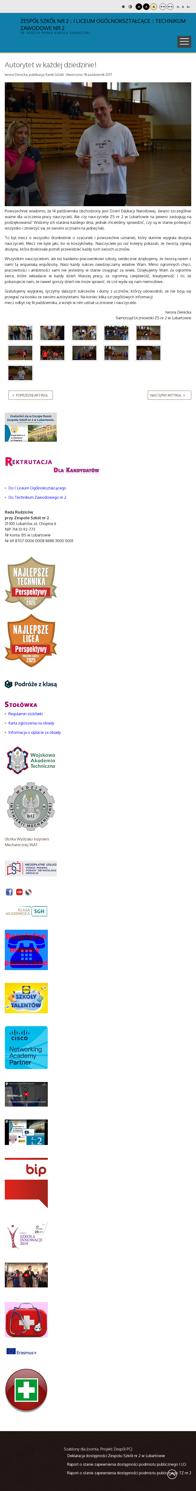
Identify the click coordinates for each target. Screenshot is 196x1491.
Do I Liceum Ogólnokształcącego (37, 488)
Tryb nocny (131, 6)
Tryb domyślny (124, 6)
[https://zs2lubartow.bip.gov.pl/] (26, 1183)
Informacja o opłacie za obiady (35, 732)
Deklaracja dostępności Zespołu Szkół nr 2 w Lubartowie (116, 1455)
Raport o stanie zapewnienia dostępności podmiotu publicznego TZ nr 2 (129, 1472)
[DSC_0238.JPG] (84, 353)
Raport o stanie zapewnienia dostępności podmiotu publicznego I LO (126, 1464)
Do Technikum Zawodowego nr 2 (37, 497)
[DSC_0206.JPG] (84, 333)
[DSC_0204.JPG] (52, 333)
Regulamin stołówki (25, 713)
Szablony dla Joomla (81, 1449)
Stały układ (162, 6)
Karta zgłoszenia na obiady (31, 723)
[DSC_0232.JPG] (20, 353)
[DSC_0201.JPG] (20, 333)
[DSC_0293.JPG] (148, 353)
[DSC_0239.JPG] (116, 353)
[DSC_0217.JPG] (116, 333)
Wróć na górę (172, 1474)
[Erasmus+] (21, 1351)
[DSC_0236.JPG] (52, 353)
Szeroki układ (170, 6)
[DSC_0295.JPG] (20, 373)
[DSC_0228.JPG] (148, 333)
